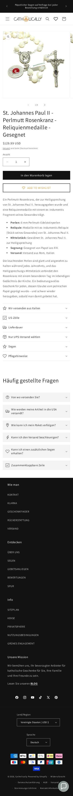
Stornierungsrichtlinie (25, 788)
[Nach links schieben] (28, 105)
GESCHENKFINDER (18, 511)
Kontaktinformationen (51, 788)
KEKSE (11, 618)
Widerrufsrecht (58, 776)
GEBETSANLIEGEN (17, 569)
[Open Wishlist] (56, 19)
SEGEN (11, 560)
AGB (45, 782)
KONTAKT (13, 494)
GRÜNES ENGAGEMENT (20, 643)
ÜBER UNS (13, 552)
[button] (7, 19)
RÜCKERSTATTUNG (18, 520)
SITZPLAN (13, 609)
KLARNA (12, 503)
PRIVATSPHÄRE (16, 626)
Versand (6, 148)
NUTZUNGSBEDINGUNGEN (23, 635)
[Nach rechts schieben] (45, 105)
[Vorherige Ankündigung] (7, 6)
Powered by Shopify (37, 776)
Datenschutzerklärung (29, 782)
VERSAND (13, 528)
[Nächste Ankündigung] (66, 6)
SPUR (10, 586)
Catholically (21, 776)
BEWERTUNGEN (16, 577)
